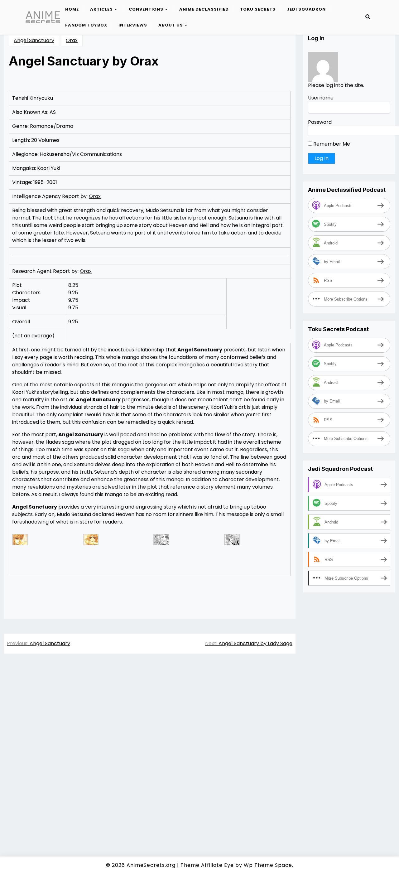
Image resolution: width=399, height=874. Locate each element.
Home (72, 9)
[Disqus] (150, 746)
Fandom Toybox (86, 25)
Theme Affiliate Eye (207, 865)
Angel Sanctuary (34, 40)
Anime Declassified (204, 9)
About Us (170, 25)
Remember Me (331, 143)
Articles (101, 9)
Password (320, 122)
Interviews (132, 25)
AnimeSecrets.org (151, 865)
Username (321, 97)
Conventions (146, 9)
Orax (72, 40)
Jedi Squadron (306, 9)
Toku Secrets (258, 9)
